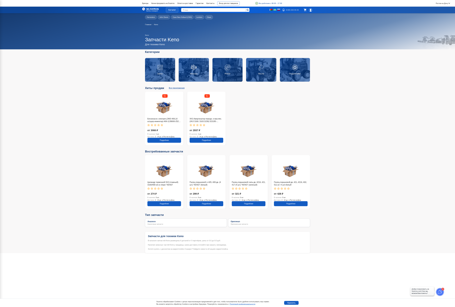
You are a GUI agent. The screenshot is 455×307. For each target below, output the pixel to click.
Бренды (145, 3)
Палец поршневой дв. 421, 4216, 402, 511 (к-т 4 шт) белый (248, 183)
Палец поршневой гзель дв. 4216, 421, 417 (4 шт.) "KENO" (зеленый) (206, 183)
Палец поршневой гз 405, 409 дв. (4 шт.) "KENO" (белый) (163, 183)
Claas (209, 17)
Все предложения (177, 88)
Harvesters (151, 17)
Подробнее (164, 140)
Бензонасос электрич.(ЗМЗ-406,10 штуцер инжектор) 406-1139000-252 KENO (163, 120)
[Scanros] (154, 9)
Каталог (172, 10)
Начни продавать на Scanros (163, 3)
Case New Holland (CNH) (182, 17)
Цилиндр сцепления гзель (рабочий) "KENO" (290, 183)
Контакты (210, 3)
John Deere (163, 17)
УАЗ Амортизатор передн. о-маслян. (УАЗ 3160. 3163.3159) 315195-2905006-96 (206, 120)
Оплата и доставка (185, 3)
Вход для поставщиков (228, 3)
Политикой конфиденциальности (242, 304)
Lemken (199, 17)
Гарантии (199, 3)
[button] (305, 10)
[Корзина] (305, 10)
